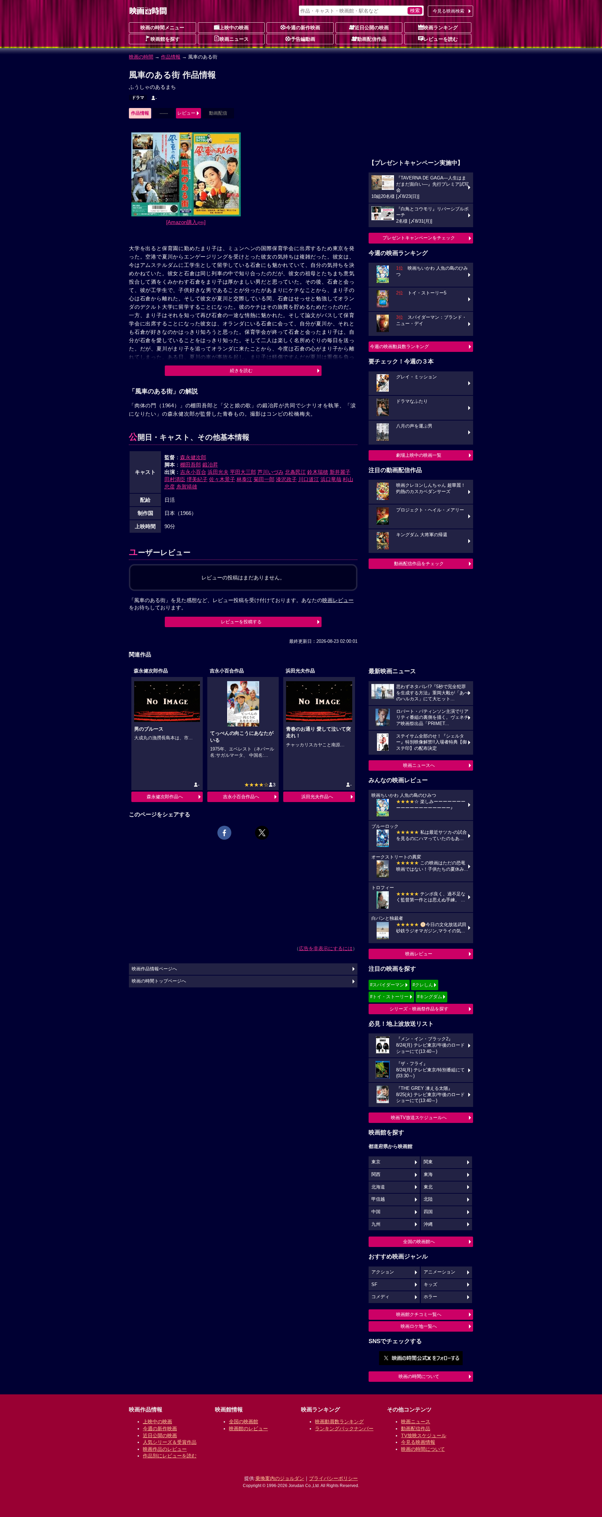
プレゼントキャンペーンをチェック (419, 237)
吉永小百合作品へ (241, 796)
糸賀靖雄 (186, 487)
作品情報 (170, 57)
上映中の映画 (234, 27)
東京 (375, 1162)
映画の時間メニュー (162, 27)
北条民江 (295, 472)
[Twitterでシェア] (262, 833)
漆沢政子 (286, 479)
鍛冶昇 (210, 465)
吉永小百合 (193, 472)
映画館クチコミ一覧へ (418, 1314)
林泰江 (244, 479)
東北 (428, 1187)
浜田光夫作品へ (317, 796)
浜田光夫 (218, 472)
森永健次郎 (193, 457)
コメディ (380, 1296)
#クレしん (422, 984)
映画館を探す (165, 39)
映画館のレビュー (248, 1428)
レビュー (186, 113)
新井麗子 (340, 472)
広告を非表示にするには (326, 948)
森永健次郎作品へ (165, 796)
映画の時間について (419, 1376)
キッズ (430, 1284)
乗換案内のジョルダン (279, 1478)
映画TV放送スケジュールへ (419, 1117)
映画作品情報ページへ (154, 969)
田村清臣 (174, 479)
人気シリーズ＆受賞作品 (169, 1442)
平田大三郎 (243, 472)
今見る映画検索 (448, 11)
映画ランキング (441, 27)
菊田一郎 (264, 479)
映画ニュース (234, 39)
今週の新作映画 (303, 27)
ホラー (430, 1296)
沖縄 (428, 1224)
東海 (428, 1174)
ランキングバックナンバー (344, 1428)
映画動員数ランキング (339, 1421)
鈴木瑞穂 (317, 472)
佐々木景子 (222, 479)
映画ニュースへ (419, 765)
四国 (428, 1211)
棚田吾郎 (190, 465)
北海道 (378, 1187)
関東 (428, 1162)
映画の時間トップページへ (159, 981)
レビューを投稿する (241, 621)
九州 (375, 1224)
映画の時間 (141, 57)
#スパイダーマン (387, 984)
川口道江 (308, 479)
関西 (375, 1174)
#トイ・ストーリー (389, 996)
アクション (382, 1272)
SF (374, 1284)
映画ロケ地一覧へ (419, 1326)
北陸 (428, 1199)
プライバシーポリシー (333, 1478)
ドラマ (138, 97)
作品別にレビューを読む (169, 1455)
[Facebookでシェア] (224, 833)
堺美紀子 (197, 479)
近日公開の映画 (372, 27)
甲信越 (378, 1199)
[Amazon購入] (186, 222)
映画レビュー (418, 953)
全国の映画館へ (419, 1241)
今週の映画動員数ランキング (399, 346)
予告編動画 (303, 39)
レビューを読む (441, 39)
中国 (375, 1211)
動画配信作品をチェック (419, 563)
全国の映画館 (243, 1421)
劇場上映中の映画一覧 (418, 455)
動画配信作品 (371, 39)
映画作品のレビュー (165, 1449)
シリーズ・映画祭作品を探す (418, 1008)
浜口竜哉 (331, 479)
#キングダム (429, 996)
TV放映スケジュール (423, 1435)
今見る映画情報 (418, 1442)
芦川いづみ (270, 472)
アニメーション (439, 1272)
